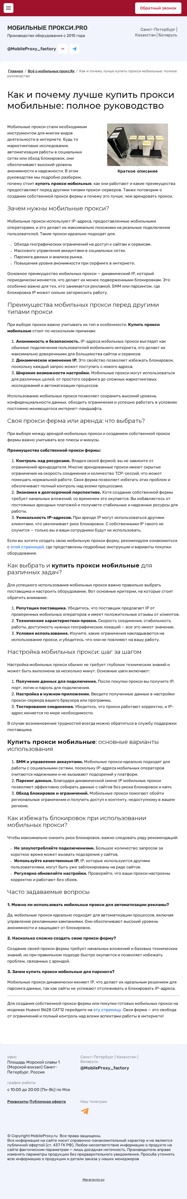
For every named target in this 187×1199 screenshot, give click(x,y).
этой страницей (27, 546)
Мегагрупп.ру (94, 1180)
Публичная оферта (47, 1101)
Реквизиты (17, 1101)
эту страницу (107, 1009)
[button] (8, 8)
